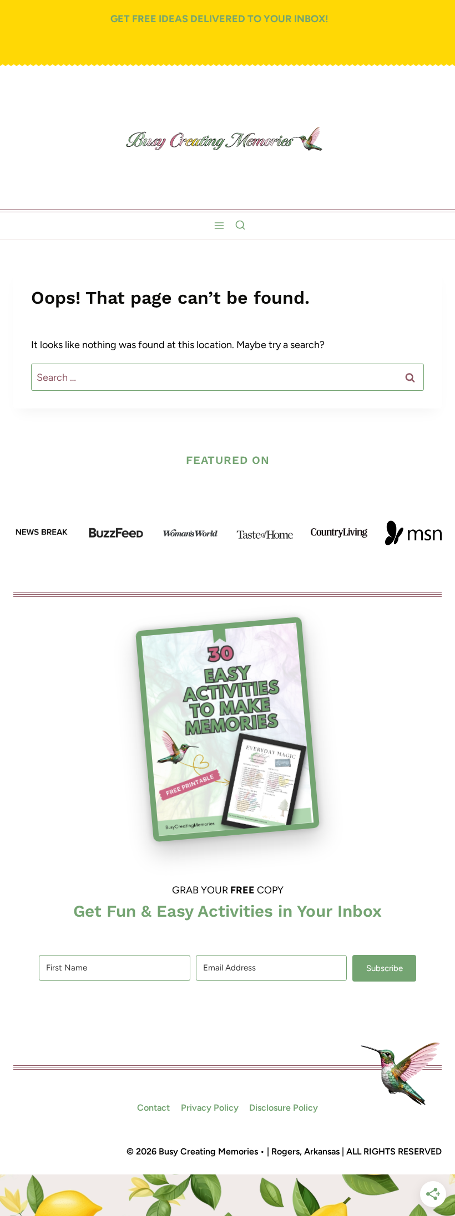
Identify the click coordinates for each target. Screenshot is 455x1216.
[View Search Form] (240, 225)
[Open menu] (219, 225)
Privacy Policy (210, 1107)
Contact (153, 1107)
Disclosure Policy (283, 1107)
